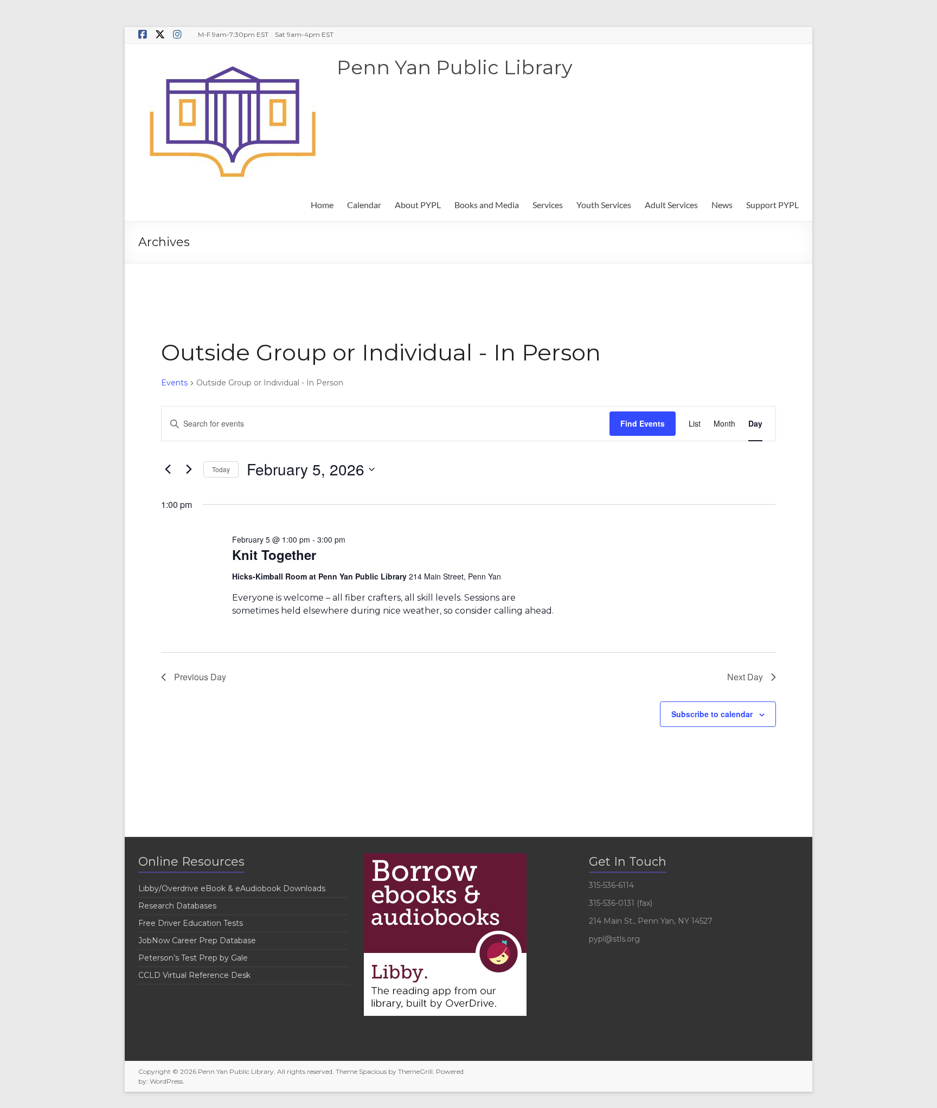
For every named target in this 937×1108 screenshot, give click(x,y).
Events (174, 383)
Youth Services (603, 204)
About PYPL (418, 204)
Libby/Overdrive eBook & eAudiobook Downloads (231, 888)
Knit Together (274, 554)
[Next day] (188, 469)
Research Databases (177, 906)
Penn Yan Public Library (455, 67)
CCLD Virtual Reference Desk (194, 975)
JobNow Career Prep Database (197, 940)
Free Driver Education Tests (190, 923)
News (722, 204)
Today (221, 469)
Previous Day (200, 677)
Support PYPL (772, 204)
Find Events (642, 423)
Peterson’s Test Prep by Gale (193, 958)
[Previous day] (167, 469)
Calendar (364, 204)
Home (322, 204)
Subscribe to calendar (712, 713)
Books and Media (486, 204)
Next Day (745, 677)
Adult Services (671, 204)
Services (547, 204)
